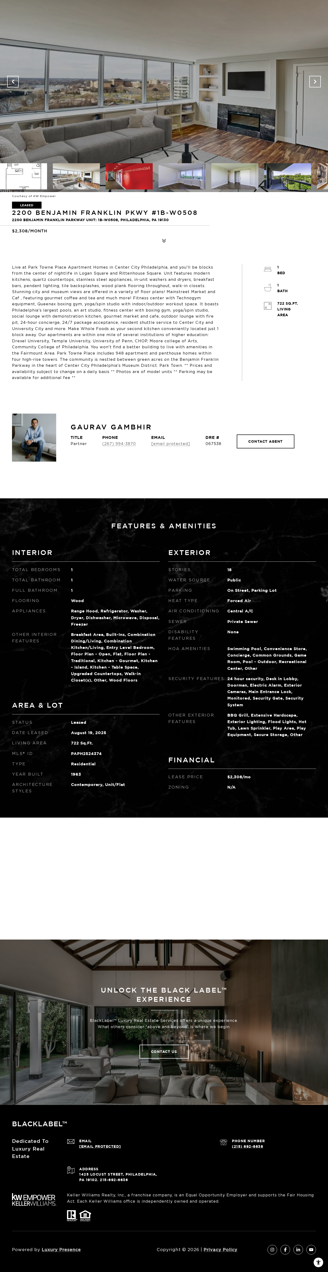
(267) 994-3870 (119, 443)
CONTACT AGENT (265, 441)
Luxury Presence (61, 1249)
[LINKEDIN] (298, 1249)
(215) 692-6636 (247, 1146)
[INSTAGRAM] (272, 1249)
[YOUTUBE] (311, 1249)
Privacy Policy (220, 1249)
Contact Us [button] (164, 1051)
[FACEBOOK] (285, 1249)
